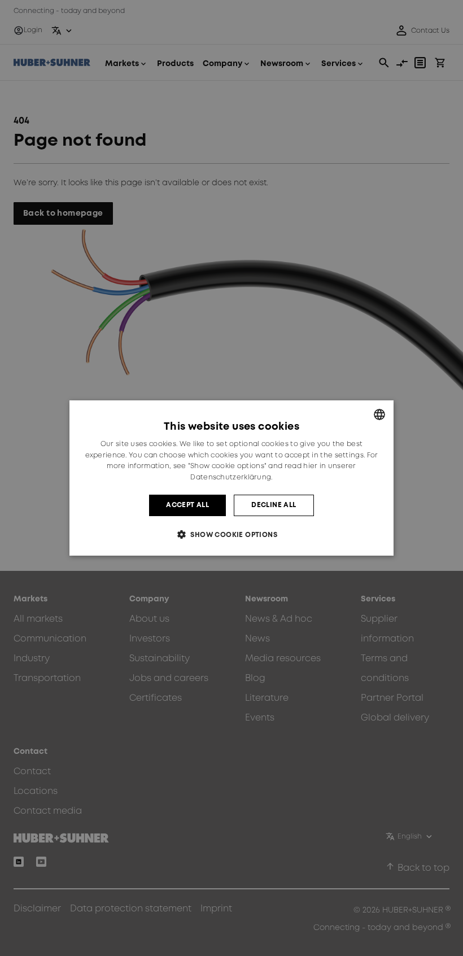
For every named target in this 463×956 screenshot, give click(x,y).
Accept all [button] (187, 505)
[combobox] (379, 414)
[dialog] (231, 478)
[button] (231, 534)
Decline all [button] (273, 505)
